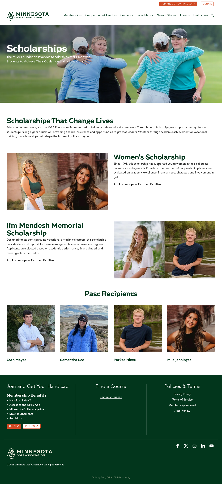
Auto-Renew (182, 411)
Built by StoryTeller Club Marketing (111, 478)
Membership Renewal (182, 405)
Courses (125, 15)
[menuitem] (176, 4)
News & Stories (166, 15)
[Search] (212, 15)
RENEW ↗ (32, 426)
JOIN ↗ (14, 426)
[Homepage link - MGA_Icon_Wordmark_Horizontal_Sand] (29, 457)
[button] (177, 447)
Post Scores (200, 15)
